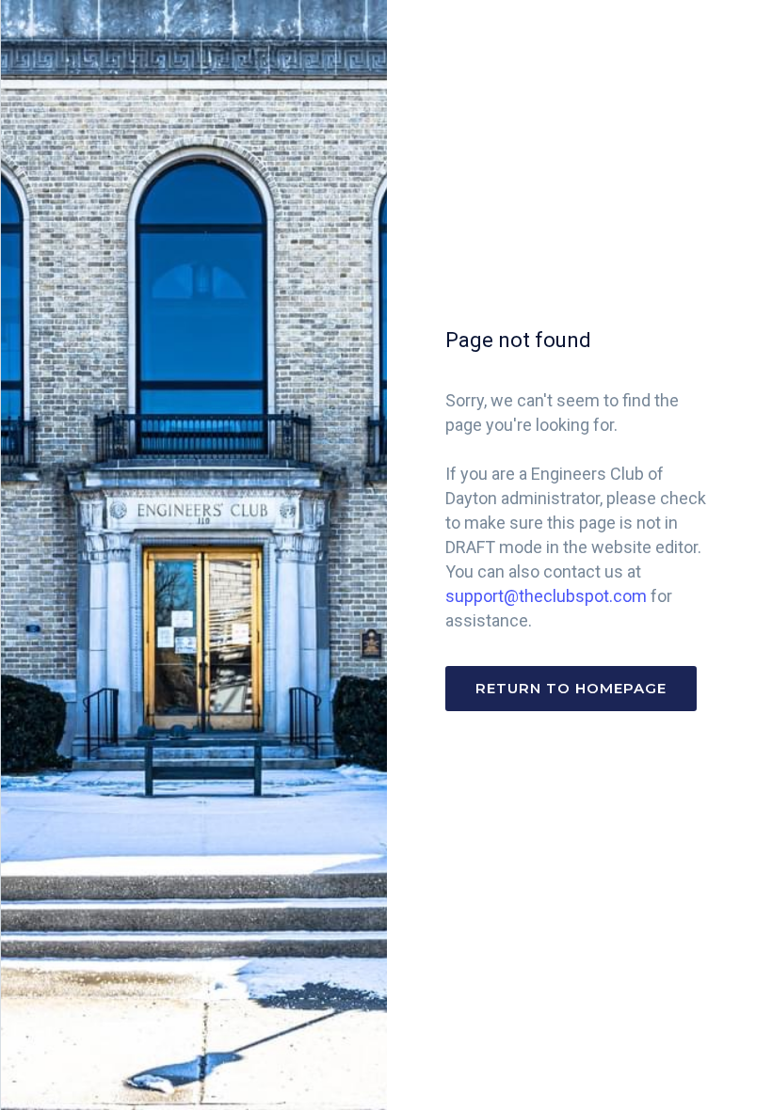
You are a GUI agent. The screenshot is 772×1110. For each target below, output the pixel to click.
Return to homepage (571, 688)
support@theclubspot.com (546, 596)
